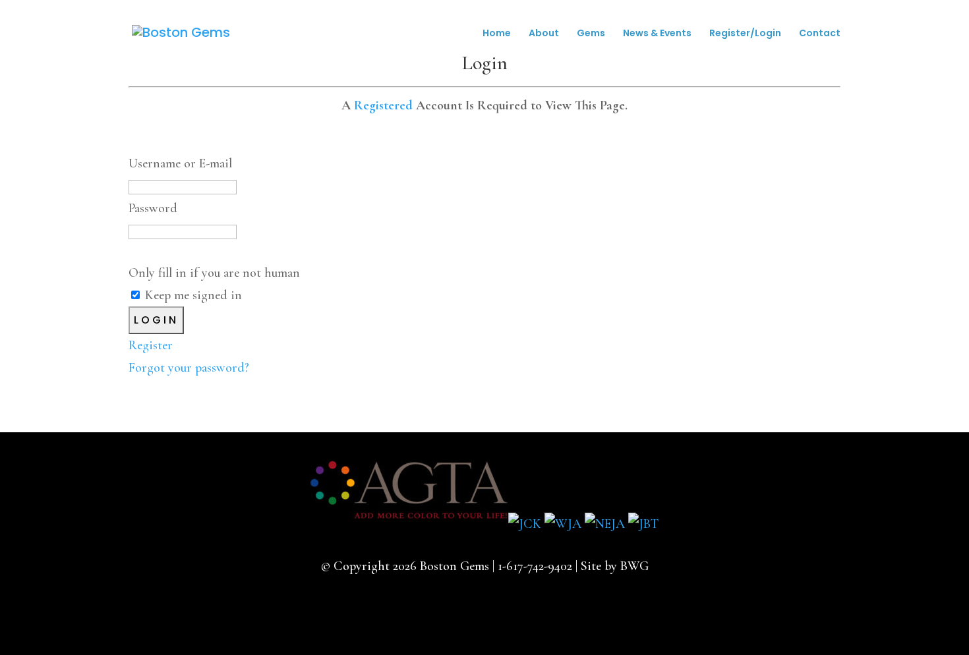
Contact (819, 34)
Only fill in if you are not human (214, 273)
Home (497, 34)
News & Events (657, 34)
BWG (634, 566)
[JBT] (643, 524)
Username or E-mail (180, 163)
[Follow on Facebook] (463, 613)
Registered (383, 105)
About (544, 34)
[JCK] (524, 524)
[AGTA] (409, 524)
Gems (591, 34)
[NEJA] (605, 524)
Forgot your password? (189, 368)
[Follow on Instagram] (505, 613)
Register (151, 345)
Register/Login (745, 34)
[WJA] (562, 524)
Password (153, 208)
